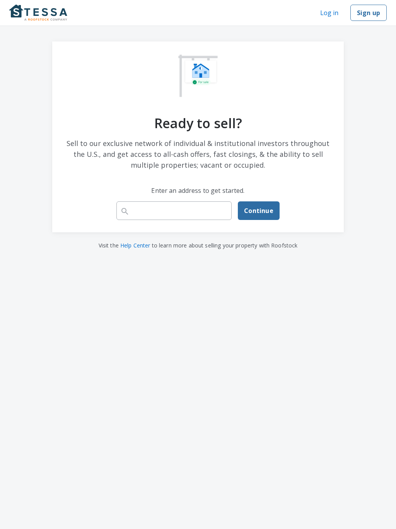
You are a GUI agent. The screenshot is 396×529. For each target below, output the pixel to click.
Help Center (135, 245)
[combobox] (174, 210)
